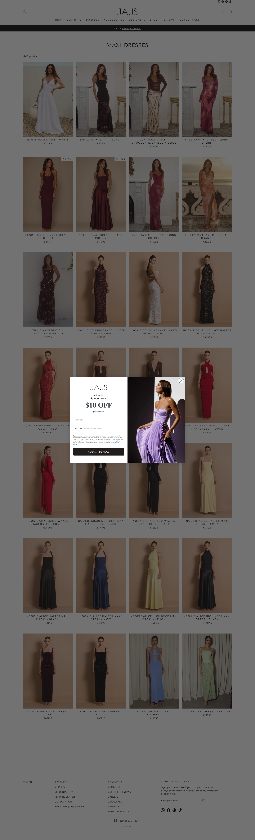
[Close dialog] (181, 380)
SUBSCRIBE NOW (98, 451)
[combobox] (78, 428)
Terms (75, 444)
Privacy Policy (115, 442)
